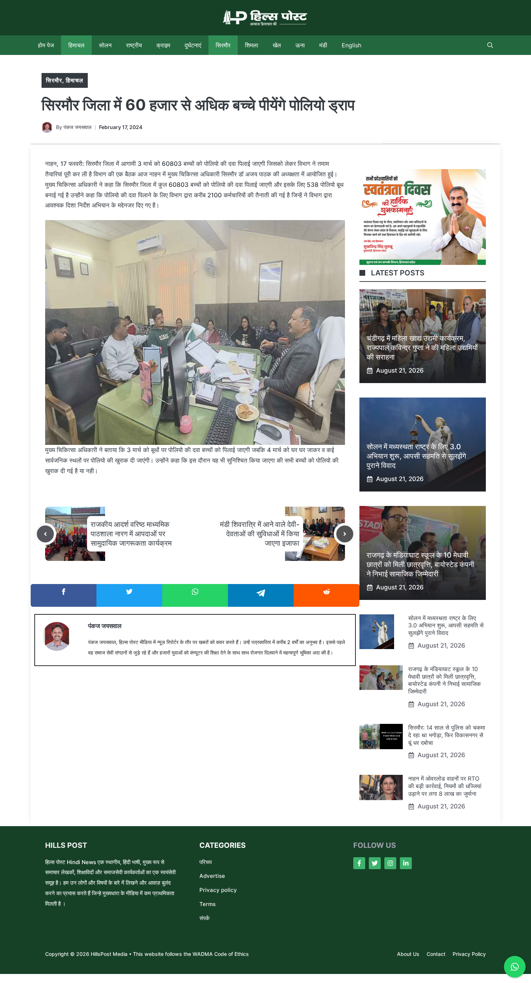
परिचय (205, 862)
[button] (490, 45)
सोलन (105, 45)
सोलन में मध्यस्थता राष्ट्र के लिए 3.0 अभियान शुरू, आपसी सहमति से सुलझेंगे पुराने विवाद (416, 456)
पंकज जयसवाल (77, 127)
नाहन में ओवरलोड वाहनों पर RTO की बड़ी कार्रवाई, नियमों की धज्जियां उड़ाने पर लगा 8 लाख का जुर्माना (445, 786)
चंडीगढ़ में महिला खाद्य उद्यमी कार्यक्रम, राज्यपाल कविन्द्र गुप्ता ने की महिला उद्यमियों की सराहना (422, 347)
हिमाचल (76, 45)
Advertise (212, 875)
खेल (277, 45)
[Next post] (345, 534)
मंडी (323, 45)
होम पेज (46, 45)
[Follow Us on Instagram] (390, 863)
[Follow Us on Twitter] (375, 863)
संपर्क (204, 918)
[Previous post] (45, 534)
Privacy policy (218, 890)
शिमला (251, 45)
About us (408, 954)
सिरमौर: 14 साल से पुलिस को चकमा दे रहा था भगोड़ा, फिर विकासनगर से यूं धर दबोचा (446, 735)
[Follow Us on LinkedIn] (406, 863)
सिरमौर (223, 45)
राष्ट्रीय (134, 45)
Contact (436, 954)
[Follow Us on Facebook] (359, 863)
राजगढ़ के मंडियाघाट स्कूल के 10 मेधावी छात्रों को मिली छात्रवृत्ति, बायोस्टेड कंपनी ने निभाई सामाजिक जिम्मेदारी (420, 564)
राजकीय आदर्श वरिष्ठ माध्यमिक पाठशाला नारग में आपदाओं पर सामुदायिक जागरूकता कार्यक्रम (131, 534)
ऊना (300, 45)
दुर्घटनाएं (193, 45)
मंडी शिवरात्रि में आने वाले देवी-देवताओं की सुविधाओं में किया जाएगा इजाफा (259, 534)
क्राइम (163, 45)
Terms (207, 904)
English (351, 45)
